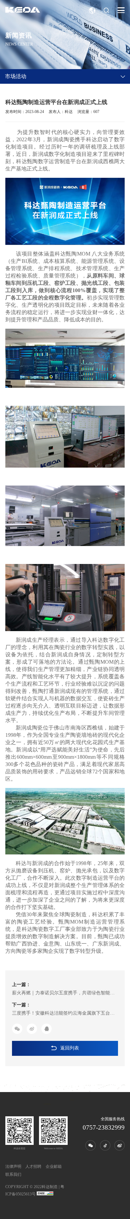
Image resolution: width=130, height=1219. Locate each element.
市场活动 (15, 76)
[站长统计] (45, 1194)
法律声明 (13, 1166)
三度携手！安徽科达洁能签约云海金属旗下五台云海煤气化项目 (63, 1014)
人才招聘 (33, 1166)
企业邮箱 (54, 1166)
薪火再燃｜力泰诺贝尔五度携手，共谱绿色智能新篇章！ (63, 993)
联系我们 (13, 1174)
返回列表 (69, 1048)
